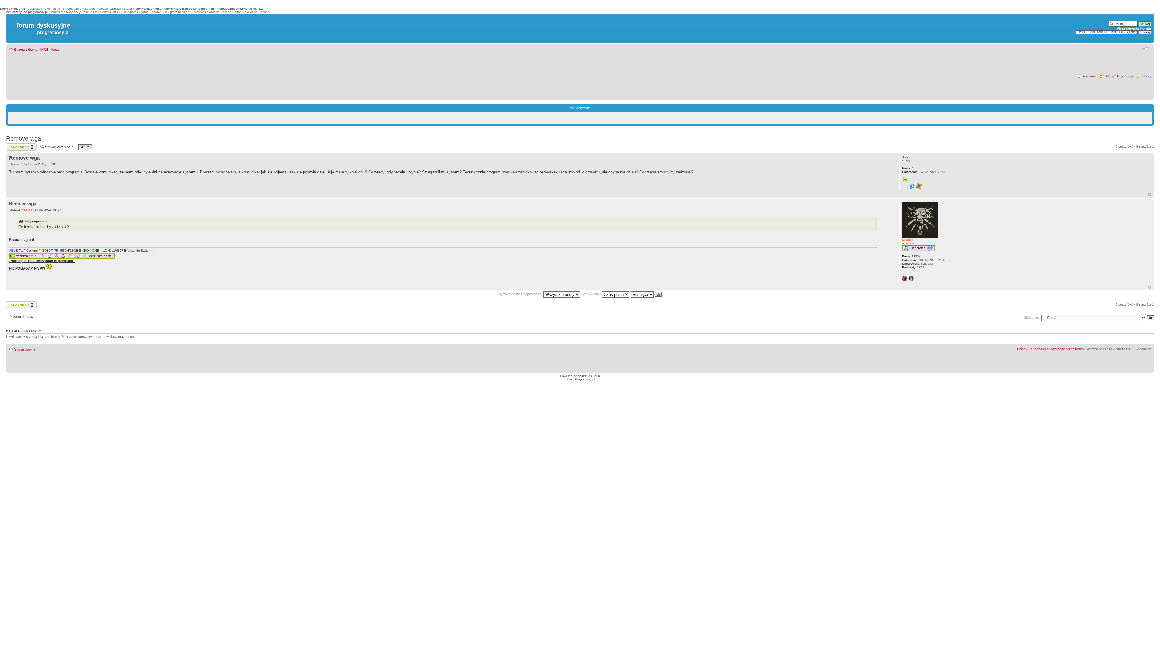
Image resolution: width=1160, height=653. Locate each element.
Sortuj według (592, 294)
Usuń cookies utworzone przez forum (1056, 349)
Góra (1149, 194)
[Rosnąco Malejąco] (646, 294)
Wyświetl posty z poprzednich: (520, 294)
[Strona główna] (42, 22)
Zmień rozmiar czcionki (1146, 48)
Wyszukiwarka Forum (1134, 28)
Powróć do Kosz (22, 316)
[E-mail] (905, 180)
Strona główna (25, 49)
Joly (24, 164)
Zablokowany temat (20, 145)
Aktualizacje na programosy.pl (26, 12)
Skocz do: (1031, 317)
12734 (911, 256)
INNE (44, 49)
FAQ (1107, 76)
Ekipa (1021, 349)
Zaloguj (1145, 76)
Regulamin (1089, 76)
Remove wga (23, 138)
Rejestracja (1125, 76)
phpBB (582, 375)
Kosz (55, 49)
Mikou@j (27, 209)
